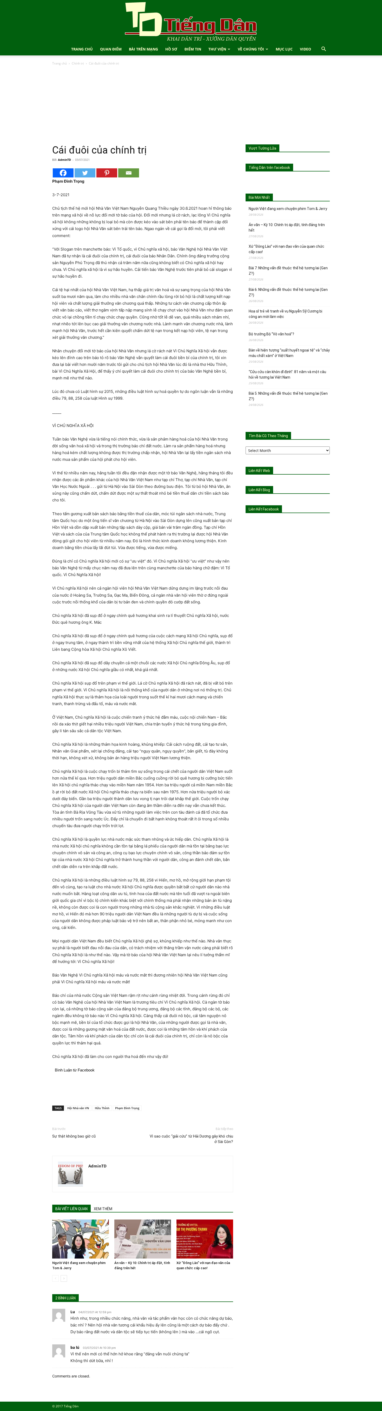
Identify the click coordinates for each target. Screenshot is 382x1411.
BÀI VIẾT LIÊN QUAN (71, 1209)
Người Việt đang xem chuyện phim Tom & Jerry (288, 209)
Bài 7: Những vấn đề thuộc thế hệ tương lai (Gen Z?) (288, 271)
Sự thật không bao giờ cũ (74, 1136)
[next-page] (64, 1278)
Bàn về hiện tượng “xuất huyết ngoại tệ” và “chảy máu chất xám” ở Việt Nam (289, 353)
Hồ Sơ (171, 49)
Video (305, 49)
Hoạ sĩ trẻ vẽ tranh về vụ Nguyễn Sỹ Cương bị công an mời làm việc (285, 314)
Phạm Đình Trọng (127, 1108)
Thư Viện (217, 49)
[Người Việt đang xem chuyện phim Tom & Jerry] (80, 1239)
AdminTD (64, 160)
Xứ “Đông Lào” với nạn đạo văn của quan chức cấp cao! (286, 249)
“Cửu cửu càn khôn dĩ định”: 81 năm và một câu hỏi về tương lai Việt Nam (287, 374)
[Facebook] (63, 172)
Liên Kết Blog (259, 490)
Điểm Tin (193, 49)
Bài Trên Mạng (143, 49)
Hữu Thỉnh (102, 1108)
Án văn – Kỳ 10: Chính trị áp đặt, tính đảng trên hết (287, 227)
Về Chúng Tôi (251, 49)
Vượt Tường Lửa (262, 148)
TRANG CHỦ (82, 49)
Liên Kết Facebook (264, 509)
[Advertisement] (191, 105)
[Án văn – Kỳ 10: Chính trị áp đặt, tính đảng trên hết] (142, 1239)
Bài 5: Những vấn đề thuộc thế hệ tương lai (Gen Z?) (288, 396)
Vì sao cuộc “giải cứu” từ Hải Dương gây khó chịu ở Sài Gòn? (191, 1139)
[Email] (128, 172)
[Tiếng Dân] (191, 21)
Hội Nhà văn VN (78, 1108)
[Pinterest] (106, 172)
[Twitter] (85, 172)
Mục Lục (284, 49)
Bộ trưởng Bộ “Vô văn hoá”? (271, 334)
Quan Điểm (111, 49)
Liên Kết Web (259, 471)
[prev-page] (55, 1278)
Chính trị (78, 63)
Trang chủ (59, 63)
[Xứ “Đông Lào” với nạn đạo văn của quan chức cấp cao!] (204, 1239)
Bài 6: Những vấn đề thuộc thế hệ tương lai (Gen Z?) (288, 292)
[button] (323, 49)
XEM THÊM (103, 1209)
